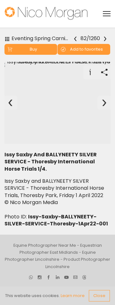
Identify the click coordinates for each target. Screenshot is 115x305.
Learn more (73, 295)
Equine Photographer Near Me (44, 245)
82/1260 (90, 38)
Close (99, 295)
